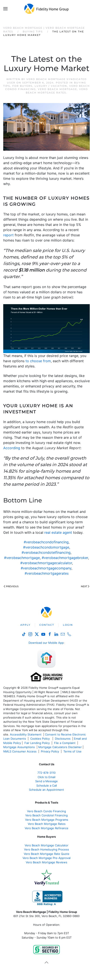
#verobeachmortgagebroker (65, 557)
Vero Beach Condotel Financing (46, 815)
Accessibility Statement (26, 734)
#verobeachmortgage (22, 557)
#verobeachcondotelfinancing (46, 552)
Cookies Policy (40, 738)
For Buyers (22, 85)
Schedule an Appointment (46, 789)
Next (84, 586)
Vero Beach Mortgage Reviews (46, 862)
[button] (5, 8)
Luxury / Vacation (51, 85)
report (8, 235)
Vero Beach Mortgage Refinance (46, 828)
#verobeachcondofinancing (46, 542)
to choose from (38, 361)
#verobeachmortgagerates (47, 573)
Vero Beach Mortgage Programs (46, 819)
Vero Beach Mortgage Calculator (46, 845)
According (11, 448)
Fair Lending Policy (37, 743)
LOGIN (68, 624)
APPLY (25, 624)
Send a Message (46, 781)
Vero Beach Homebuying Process (46, 849)
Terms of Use (72, 751)
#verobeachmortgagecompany (46, 568)
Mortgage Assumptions (19, 747)
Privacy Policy (50, 751)
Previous (12, 586)
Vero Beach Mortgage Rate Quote (46, 854)
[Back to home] (46, 8)
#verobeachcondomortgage (46, 547)
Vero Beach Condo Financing (46, 811)
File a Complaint (65, 743)
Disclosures (63, 738)
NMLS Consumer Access (20, 751)
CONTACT (46, 624)
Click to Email (46, 777)
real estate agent (58, 532)
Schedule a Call (46, 785)
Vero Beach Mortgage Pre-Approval (46, 858)
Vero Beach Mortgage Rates (57, 91)
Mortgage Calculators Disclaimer (60, 747)
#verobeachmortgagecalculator (46, 563)
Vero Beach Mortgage (57, 89)
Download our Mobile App (46, 642)
